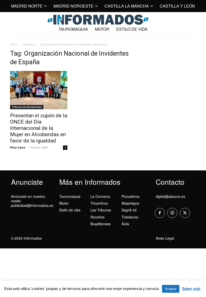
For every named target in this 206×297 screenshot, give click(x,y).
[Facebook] (160, 213)
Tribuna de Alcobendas (27, 107)
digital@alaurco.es (170, 196)
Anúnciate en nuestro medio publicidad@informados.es (32, 201)
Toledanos (130, 216)
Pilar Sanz (17, 147)
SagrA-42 (129, 209)
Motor (64, 203)
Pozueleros (130, 196)
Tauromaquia (69, 196)
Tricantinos (99, 203)
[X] (185, 213)
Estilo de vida (69, 209)
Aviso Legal (165, 238)
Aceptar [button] (170, 289)
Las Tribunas (100, 209)
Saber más (191, 288)
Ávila (125, 223)
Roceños (97, 216)
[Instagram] (172, 213)
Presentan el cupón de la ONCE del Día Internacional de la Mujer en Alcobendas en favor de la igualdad (38, 128)
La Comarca (100, 196)
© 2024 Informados (26, 238)
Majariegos (130, 203)
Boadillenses (100, 223)
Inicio (14, 44)
